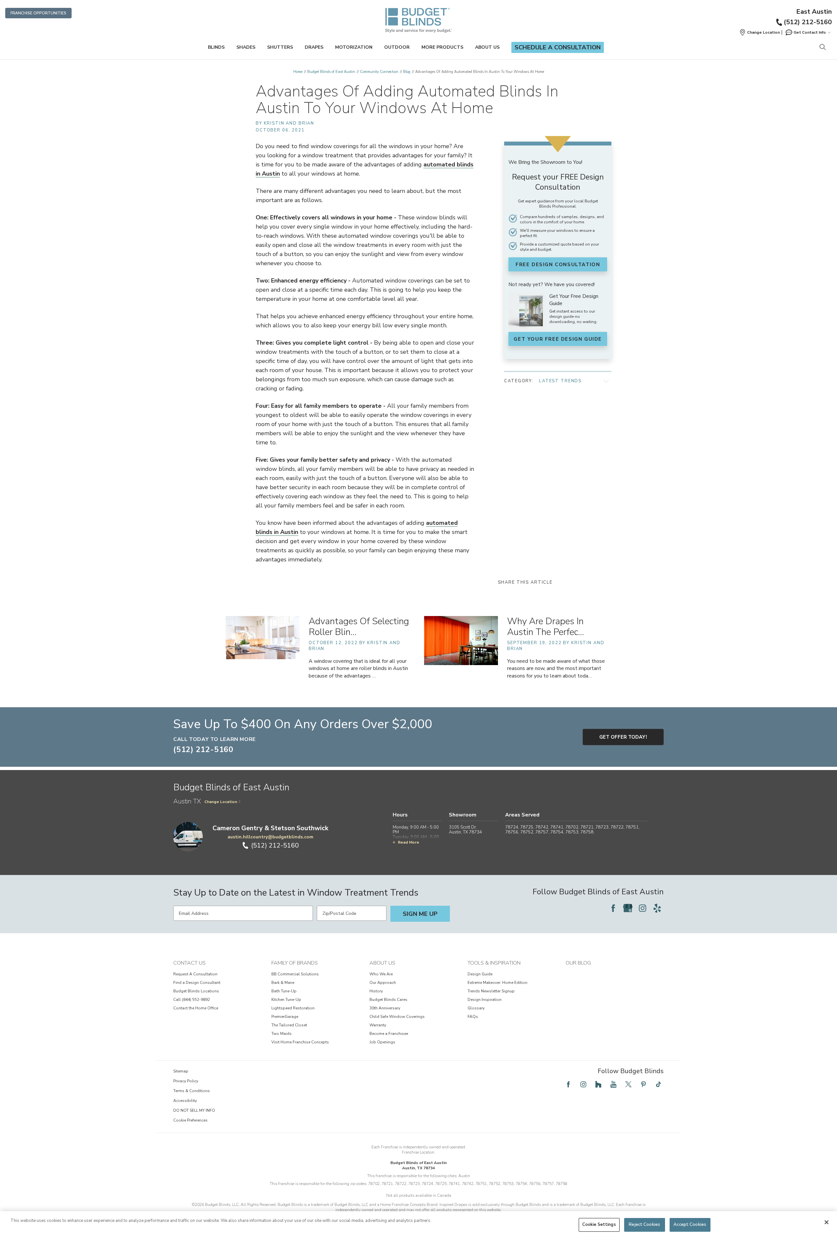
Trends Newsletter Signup (491, 991)
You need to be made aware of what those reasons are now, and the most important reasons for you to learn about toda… (556, 668)
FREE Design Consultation (558, 264)
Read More (408, 842)
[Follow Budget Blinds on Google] (627, 908)
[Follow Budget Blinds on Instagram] (642, 908)
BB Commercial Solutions (295, 974)
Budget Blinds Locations (196, 991)
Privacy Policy (185, 1081)
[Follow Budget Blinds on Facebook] (613, 908)
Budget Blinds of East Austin (331, 71)
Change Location (220, 801)
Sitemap (180, 1071)
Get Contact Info (810, 32)
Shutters (280, 47)
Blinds (216, 47)
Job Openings (382, 1042)
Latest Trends (560, 381)
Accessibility (185, 1100)
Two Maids (281, 1033)
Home (297, 71)
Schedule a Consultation (558, 47)
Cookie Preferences (190, 1120)
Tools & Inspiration (494, 963)
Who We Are (381, 974)
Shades (245, 47)
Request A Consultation (195, 974)
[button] (759, 32)
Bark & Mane (282, 982)
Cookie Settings (599, 1224)
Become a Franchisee (388, 1033)
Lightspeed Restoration (293, 1008)
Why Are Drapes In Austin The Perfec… (545, 626)
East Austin (814, 12)
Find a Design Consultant (196, 982)
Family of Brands (294, 963)
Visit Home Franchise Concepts (300, 1042)
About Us (487, 47)
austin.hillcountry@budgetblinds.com (270, 837)
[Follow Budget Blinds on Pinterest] (643, 1084)
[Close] (826, 1222)
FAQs (473, 1016)
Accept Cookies (690, 1224)
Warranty (377, 1025)
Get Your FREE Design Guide (558, 339)
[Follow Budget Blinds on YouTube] (613, 1084)
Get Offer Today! (623, 737)
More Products (442, 47)
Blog (406, 71)
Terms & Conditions (191, 1090)
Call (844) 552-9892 (191, 999)
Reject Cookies (644, 1224)
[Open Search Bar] (822, 47)
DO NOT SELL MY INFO (194, 1110)
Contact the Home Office (195, 1008)
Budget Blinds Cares (388, 999)
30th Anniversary (384, 1008)
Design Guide (480, 974)
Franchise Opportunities (38, 13)
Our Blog (578, 963)
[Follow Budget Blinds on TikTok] (658, 1084)
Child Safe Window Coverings (397, 1016)
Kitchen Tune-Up (286, 999)
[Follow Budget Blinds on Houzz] (598, 1084)
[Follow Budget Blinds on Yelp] (657, 908)
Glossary (476, 1008)
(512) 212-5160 (808, 22)
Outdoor (397, 47)
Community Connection (379, 71)
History (376, 991)
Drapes (314, 47)
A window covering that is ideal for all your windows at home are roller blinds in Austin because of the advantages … (358, 668)
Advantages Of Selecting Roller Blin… (359, 626)
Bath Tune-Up (284, 991)
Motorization (353, 47)
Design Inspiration (485, 999)
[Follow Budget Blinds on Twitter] (628, 1084)
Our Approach (382, 982)
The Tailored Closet (289, 1025)
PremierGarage (284, 1016)
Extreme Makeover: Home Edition (497, 982)
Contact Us (189, 963)
